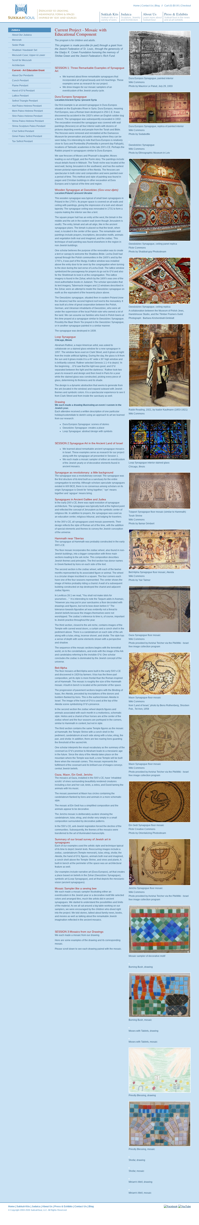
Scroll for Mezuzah (22, 60)
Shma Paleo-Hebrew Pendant (28, 121)
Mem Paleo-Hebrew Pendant (27, 111)
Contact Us (147, 5)
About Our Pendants (22, 75)
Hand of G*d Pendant (23, 90)
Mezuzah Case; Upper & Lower (28, 55)
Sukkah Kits (109, 16)
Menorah (17, 40)
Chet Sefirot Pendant (23, 131)
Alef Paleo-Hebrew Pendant (27, 105)
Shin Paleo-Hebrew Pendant (27, 116)
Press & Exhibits (177, 16)
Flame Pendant (20, 85)
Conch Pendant (20, 80)
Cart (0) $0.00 (171, 5)
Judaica (130, 16)
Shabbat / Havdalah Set (24, 50)
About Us (152, 16)
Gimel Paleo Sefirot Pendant (27, 136)
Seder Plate (18, 45)
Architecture (18, 65)
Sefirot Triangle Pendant (25, 100)
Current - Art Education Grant (28, 70)
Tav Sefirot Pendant (22, 141)
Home (136, 5)
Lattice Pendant (20, 95)
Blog (157, 5)
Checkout (186, 5)
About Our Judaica (22, 35)
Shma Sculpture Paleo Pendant (28, 126)
